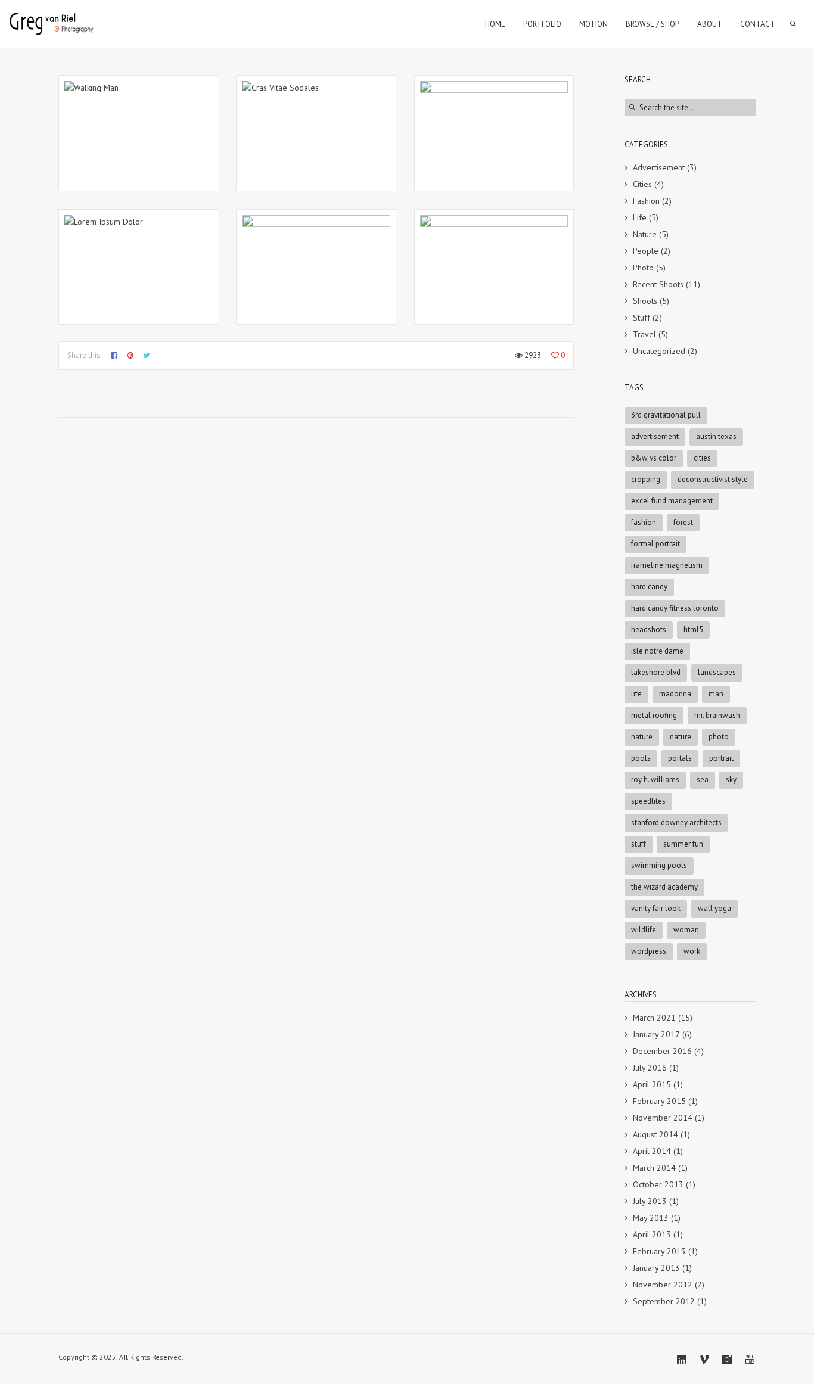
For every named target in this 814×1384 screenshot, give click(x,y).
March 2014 (654, 1167)
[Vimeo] (704, 1360)
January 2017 (656, 1034)
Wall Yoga (714, 908)
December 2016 (662, 1051)
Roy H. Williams (655, 780)
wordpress (648, 951)
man (716, 694)
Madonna (675, 694)
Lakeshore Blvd (656, 672)
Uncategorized (659, 351)
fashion (643, 522)
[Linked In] (682, 1360)
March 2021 (654, 1017)
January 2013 (656, 1267)
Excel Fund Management (672, 501)
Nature (645, 234)
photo (719, 737)
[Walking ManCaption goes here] (138, 133)
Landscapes (717, 672)
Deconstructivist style (713, 479)
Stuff (641, 317)
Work (691, 951)
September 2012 (664, 1301)
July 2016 (650, 1067)
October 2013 (658, 1184)
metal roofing (654, 715)
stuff (638, 844)
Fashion (646, 200)
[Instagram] (727, 1360)
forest (683, 522)
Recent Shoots (658, 284)
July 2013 (650, 1201)
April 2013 (652, 1234)
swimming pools (659, 865)
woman (686, 930)
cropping (645, 479)
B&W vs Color (653, 458)
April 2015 (652, 1084)
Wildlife (643, 930)
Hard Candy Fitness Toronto (675, 608)
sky (731, 780)
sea (703, 780)
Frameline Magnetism (667, 565)
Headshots (648, 629)
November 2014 (662, 1117)
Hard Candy (649, 586)
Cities (642, 184)
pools (641, 758)
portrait (721, 758)
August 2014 (655, 1134)
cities (702, 458)
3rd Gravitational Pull (666, 415)
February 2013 (659, 1251)
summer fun (683, 844)
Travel (644, 334)
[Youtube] (750, 1360)
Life (640, 217)
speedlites (648, 801)
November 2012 (662, 1284)
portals (680, 758)
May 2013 (651, 1217)
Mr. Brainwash (717, 715)
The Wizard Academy (664, 887)
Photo (643, 267)
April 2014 (652, 1151)
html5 (693, 629)
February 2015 (659, 1101)
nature (680, 737)
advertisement (655, 436)
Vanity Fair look (656, 908)
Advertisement (659, 167)
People (645, 250)
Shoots (645, 301)
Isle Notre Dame (657, 651)
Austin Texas (716, 436)
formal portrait (655, 544)
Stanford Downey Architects (676, 822)
